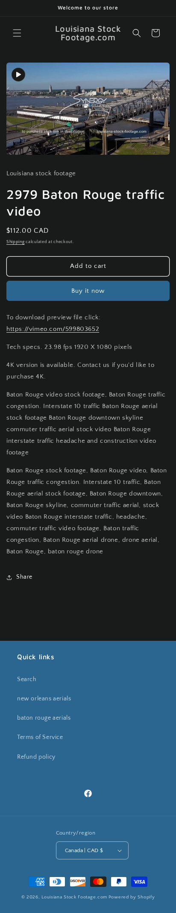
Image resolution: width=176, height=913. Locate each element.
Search (27, 679)
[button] (17, 33)
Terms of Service (40, 737)
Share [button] (24, 577)
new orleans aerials (44, 698)
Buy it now (88, 290)
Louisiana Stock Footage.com (74, 897)
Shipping (15, 242)
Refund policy (36, 757)
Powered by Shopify (132, 897)
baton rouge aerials (43, 718)
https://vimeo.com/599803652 (52, 329)
